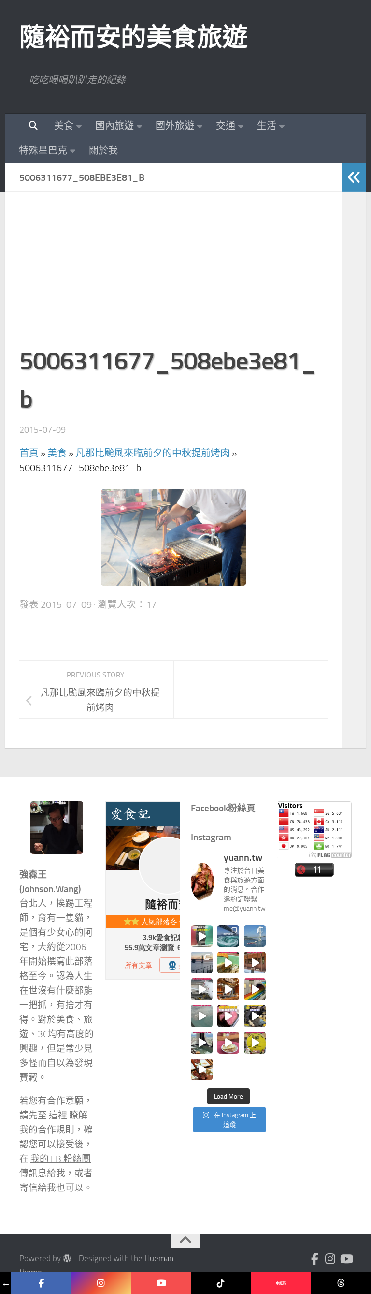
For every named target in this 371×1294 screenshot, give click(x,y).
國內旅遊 (114, 126)
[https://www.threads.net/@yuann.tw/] (341, 1283)
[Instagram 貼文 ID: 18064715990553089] (202, 1069)
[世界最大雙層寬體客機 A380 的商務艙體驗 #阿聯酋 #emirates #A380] (202, 989)
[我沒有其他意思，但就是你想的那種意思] (202, 936)
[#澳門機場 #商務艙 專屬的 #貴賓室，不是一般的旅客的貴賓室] (202, 1016)
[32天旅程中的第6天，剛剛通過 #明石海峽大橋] (255, 936)
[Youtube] (346, 1259)
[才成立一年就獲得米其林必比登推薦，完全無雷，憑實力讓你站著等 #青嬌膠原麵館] (228, 962)
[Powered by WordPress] (67, 1258)
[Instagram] (330, 1259)
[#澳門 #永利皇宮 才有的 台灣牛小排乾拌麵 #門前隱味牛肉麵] (228, 989)
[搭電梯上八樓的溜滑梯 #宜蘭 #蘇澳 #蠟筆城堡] (255, 989)
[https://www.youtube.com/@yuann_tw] (161, 1283)
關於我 (103, 150)
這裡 (58, 1115)
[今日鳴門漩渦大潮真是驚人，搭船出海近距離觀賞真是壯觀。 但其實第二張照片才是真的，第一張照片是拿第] (228, 936)
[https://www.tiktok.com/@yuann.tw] (221, 1283)
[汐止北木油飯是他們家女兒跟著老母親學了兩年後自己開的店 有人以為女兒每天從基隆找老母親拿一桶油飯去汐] (255, 1043)
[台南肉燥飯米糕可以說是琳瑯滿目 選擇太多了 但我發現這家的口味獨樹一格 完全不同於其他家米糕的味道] (228, 1043)
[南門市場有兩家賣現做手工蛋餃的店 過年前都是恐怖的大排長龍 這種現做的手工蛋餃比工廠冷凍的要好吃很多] (255, 1016)
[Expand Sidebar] (354, 177)
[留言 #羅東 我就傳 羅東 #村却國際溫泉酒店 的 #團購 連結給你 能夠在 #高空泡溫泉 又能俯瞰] (202, 1043)
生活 (266, 126)
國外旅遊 (175, 126)
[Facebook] (315, 1259)
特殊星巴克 (43, 150)
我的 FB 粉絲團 (60, 1159)
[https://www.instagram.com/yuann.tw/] (101, 1283)
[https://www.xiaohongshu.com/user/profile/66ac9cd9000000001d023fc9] (281, 1283)
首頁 (29, 453)
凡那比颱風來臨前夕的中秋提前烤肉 (152, 453)
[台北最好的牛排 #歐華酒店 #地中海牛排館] (228, 1016)
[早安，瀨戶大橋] (202, 962)
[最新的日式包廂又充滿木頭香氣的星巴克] (255, 962)
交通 (225, 126)
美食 (63, 126)
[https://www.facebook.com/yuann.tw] (41, 1283)
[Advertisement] (173, 274)
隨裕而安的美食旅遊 (133, 37)
